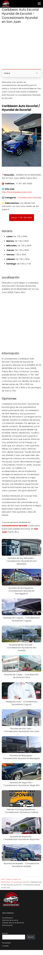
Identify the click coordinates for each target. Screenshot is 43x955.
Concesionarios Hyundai (29, 197)
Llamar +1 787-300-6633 (21, 217)
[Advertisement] (21, 47)
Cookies (5, 946)
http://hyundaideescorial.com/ (17, 192)
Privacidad (6, 943)
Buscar (5, 933)
